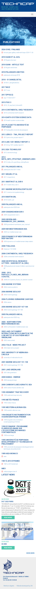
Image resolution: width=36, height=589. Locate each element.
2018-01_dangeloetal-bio (11, 82)
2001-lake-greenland (10, 372)
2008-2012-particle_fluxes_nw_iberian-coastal (18, 279)
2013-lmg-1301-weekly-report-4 (13, 145)
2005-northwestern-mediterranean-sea (16, 327)
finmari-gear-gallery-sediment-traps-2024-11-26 (18, 52)
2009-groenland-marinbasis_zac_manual (17, 224)
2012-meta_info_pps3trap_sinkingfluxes (16, 162)
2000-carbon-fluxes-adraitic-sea (14, 387)
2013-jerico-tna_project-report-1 (14, 137)
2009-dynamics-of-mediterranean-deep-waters (18, 241)
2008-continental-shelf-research (14, 256)
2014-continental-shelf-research (14, 113)
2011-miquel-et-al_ (9, 177)
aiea (5, 456)
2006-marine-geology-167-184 (13, 310)
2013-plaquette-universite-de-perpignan (16, 130)
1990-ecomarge (9, 435)
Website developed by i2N (24, 586)
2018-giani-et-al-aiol (10, 60)
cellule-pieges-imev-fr (10, 471)
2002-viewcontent (9, 340)
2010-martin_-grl (9, 200)
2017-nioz (7, 90)
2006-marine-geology (10, 295)
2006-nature (7, 302)
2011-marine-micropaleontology (14, 192)
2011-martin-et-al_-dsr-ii (11, 185)
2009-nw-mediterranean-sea (12, 232)
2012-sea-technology (10, 152)
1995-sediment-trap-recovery (13, 395)
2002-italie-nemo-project (11, 348)
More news (30, 553)
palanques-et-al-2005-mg (11, 317)
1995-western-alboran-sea (12, 410)
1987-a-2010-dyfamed (11, 464)
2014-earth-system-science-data (14, 120)
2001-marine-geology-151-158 (13, 365)
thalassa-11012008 (10, 249)
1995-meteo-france (10, 403)
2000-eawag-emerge (10, 380)
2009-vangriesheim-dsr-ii (11, 215)
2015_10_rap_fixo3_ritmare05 (13, 105)
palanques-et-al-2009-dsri (12, 207)
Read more (8, 517)
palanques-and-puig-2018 (12, 75)
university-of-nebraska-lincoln (13, 357)
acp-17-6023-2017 (9, 98)
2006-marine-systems (11, 287)
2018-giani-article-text (10, 67)
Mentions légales (9, 586)
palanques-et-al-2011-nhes (12, 169)
